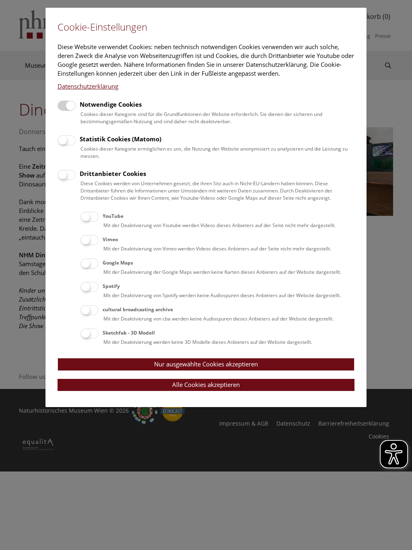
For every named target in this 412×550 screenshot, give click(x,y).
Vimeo (110, 239)
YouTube (113, 216)
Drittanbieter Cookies (113, 174)
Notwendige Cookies (111, 104)
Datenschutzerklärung (88, 86)
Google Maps (118, 262)
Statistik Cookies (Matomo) (120, 139)
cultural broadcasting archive (138, 309)
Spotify (111, 286)
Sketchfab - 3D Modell (129, 332)
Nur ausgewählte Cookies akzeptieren (206, 364)
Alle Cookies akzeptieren (206, 384)
